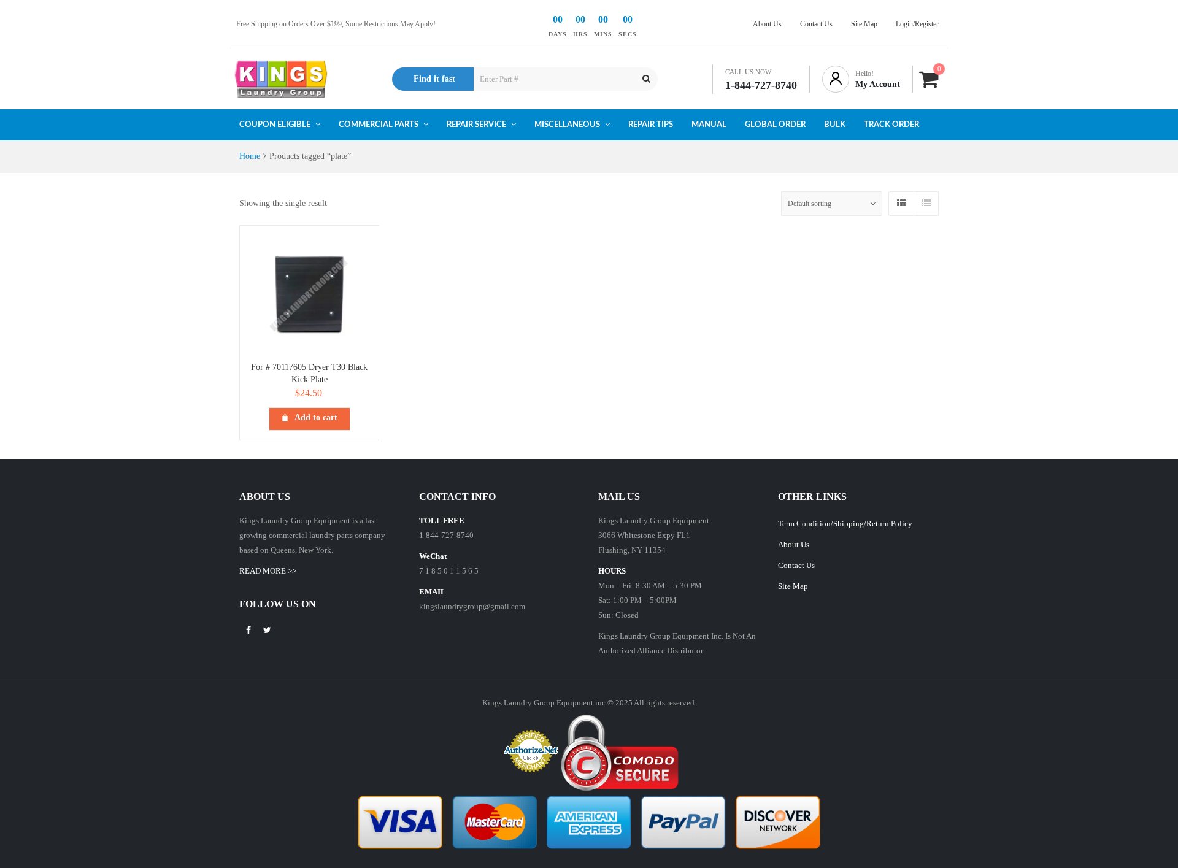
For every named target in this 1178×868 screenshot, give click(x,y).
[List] (926, 203)
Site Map (793, 586)
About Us (793, 544)
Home (249, 156)
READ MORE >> (267, 570)
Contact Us (796, 565)
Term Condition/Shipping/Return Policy (845, 523)
